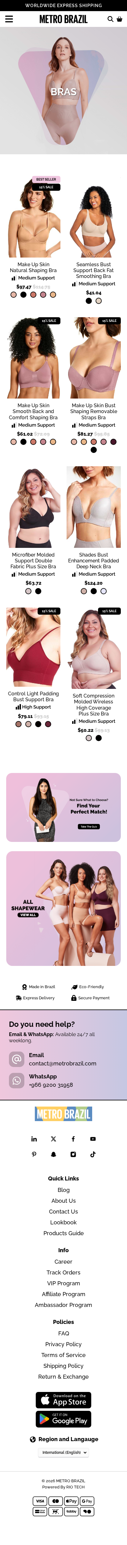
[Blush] (84, 591)
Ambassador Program (63, 1305)
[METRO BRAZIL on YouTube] (93, 1140)
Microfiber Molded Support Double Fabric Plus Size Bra (33, 561)
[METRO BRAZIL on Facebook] (73, 1140)
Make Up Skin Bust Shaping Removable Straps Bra (93, 411)
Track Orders (63, 1272)
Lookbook (63, 1222)
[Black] (23, 295)
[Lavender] (104, 591)
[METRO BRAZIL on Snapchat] (53, 1156)
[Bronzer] (33, 295)
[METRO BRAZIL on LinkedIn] (34, 1140)
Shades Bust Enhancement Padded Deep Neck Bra (93, 561)
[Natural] (99, 301)
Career (63, 1261)
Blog (64, 1190)
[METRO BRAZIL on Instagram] (73, 1156)
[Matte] (53, 295)
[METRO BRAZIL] (63, 19)
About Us (63, 1200)
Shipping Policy (63, 1366)
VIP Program (63, 1283)
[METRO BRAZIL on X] (53, 1140)
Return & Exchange (63, 1376)
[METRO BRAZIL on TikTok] (93, 1156)
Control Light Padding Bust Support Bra (33, 696)
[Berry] (113, 442)
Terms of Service (63, 1355)
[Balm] (14, 295)
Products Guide (63, 1233)
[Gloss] (43, 295)
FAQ (63, 1333)
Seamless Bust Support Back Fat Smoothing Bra (93, 270)
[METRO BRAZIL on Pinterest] (34, 1156)
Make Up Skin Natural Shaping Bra (33, 267)
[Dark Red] (48, 724)
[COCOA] (18, 724)
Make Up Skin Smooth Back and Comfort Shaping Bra (33, 411)
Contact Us (63, 1211)
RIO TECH (75, 1486)
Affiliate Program (63, 1294)
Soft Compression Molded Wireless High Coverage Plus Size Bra (93, 705)
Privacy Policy (63, 1344)
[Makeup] (28, 591)
